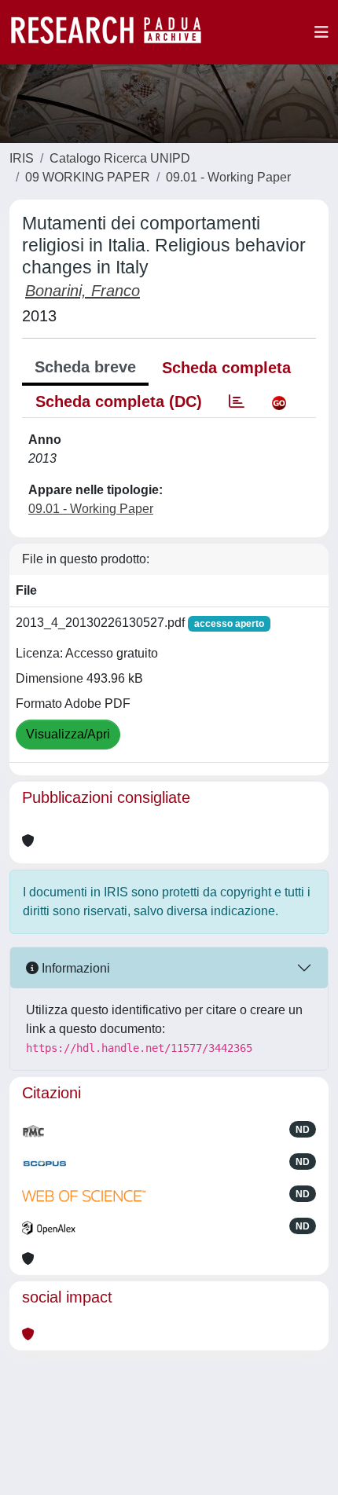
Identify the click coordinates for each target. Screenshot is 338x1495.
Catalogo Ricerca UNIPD (120, 158)
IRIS (21, 158)
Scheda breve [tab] (85, 367)
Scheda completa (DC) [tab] (118, 401)
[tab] (236, 401)
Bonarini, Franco (82, 290)
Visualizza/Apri (68, 734)
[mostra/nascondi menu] (321, 32)
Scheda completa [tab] (226, 367)
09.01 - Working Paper (228, 177)
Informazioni (74, 968)
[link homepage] (114, 32)
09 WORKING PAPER (87, 177)
